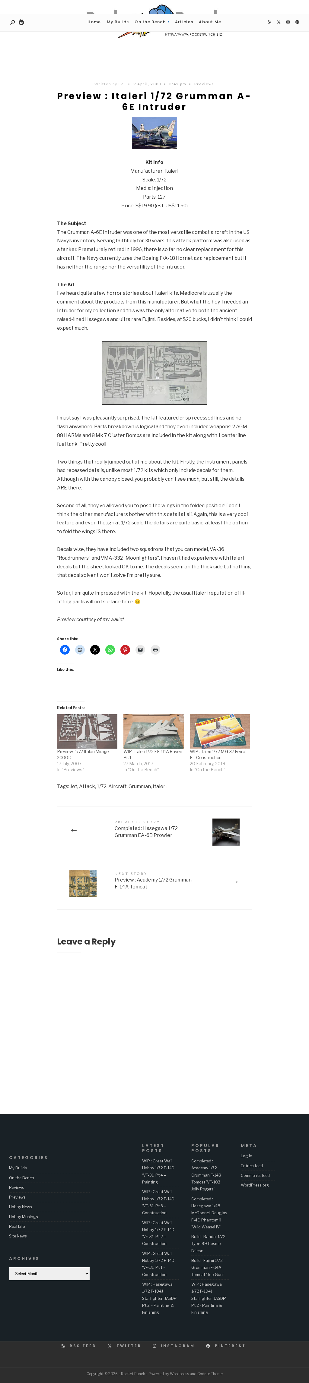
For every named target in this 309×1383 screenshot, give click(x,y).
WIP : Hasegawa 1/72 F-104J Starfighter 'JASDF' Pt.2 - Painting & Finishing (208, 1298)
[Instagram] (288, 22)
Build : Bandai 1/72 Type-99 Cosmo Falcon (208, 1243)
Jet (73, 786)
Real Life (17, 1226)
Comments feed (255, 1175)
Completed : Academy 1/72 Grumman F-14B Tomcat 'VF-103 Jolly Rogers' (206, 1174)
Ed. (122, 84)
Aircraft (117, 786)
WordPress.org (255, 1185)
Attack (87, 786)
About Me (210, 22)
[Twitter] (278, 22)
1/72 (102, 786)
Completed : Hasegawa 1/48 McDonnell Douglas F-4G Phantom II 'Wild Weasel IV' (209, 1212)
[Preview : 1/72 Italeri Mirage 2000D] (87, 731)
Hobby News (20, 1206)
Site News (18, 1236)
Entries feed (252, 1165)
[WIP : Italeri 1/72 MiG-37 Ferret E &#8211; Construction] (220, 731)
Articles (184, 22)
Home (94, 22)
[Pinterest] (297, 22)
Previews (204, 84)
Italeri (160, 786)
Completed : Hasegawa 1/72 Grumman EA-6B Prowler (146, 829)
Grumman (140, 786)
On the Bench (150, 22)
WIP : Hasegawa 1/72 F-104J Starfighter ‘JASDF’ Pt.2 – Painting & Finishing (159, 1298)
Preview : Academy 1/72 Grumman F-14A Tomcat (153, 880)
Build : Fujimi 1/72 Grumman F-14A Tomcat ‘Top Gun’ (207, 1267)
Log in (246, 1155)
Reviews (16, 1187)
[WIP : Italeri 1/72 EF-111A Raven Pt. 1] (153, 731)
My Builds (118, 22)
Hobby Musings (23, 1216)
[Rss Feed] (269, 22)
